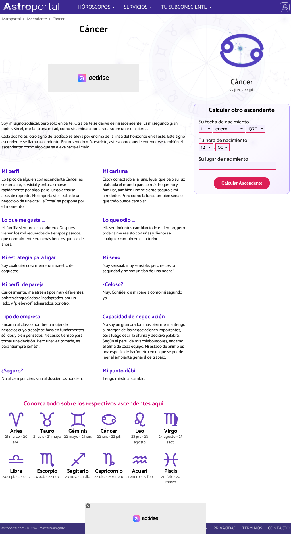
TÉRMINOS (252, 528)
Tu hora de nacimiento (223, 140)
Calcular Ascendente (241, 183)
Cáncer (59, 19)
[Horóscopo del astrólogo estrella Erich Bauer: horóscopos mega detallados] (30, 7)
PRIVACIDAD (224, 528)
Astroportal (11, 19)
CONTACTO (279, 528)
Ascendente (36, 19)
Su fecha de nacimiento (224, 122)
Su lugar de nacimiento (223, 159)
